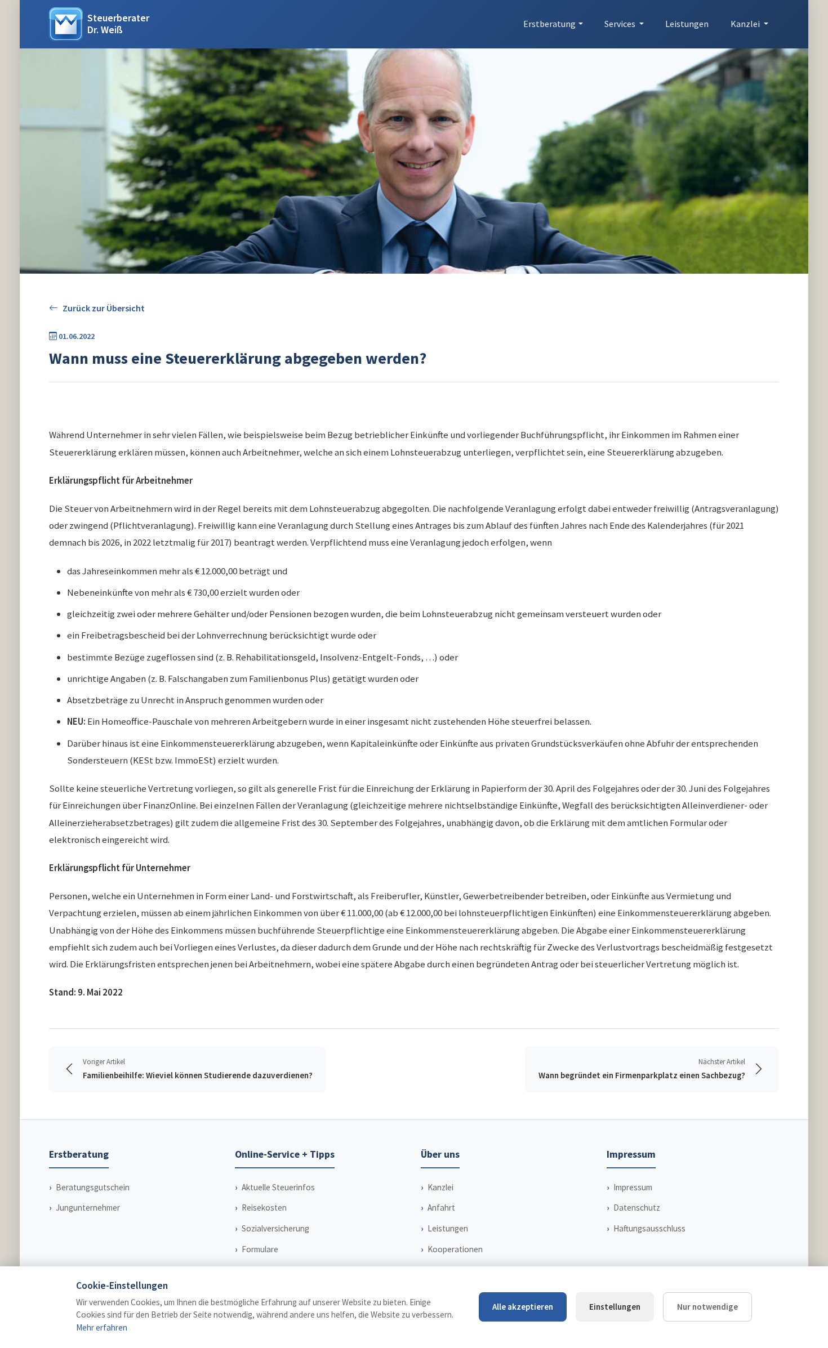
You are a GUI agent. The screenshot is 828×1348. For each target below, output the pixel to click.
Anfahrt (441, 1207)
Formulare (260, 1249)
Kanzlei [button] (746, 23)
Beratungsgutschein (93, 1187)
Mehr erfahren (101, 1327)
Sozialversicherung (275, 1228)
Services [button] (620, 23)
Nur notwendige (707, 1306)
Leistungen (687, 23)
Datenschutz (636, 1207)
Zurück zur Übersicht (104, 308)
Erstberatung (549, 23)
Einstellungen (614, 1306)
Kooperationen (455, 1249)
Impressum (632, 1187)
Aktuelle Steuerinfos (278, 1187)
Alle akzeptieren (522, 1306)
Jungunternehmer (88, 1207)
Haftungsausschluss (649, 1228)
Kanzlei (440, 1187)
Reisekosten (264, 1207)
